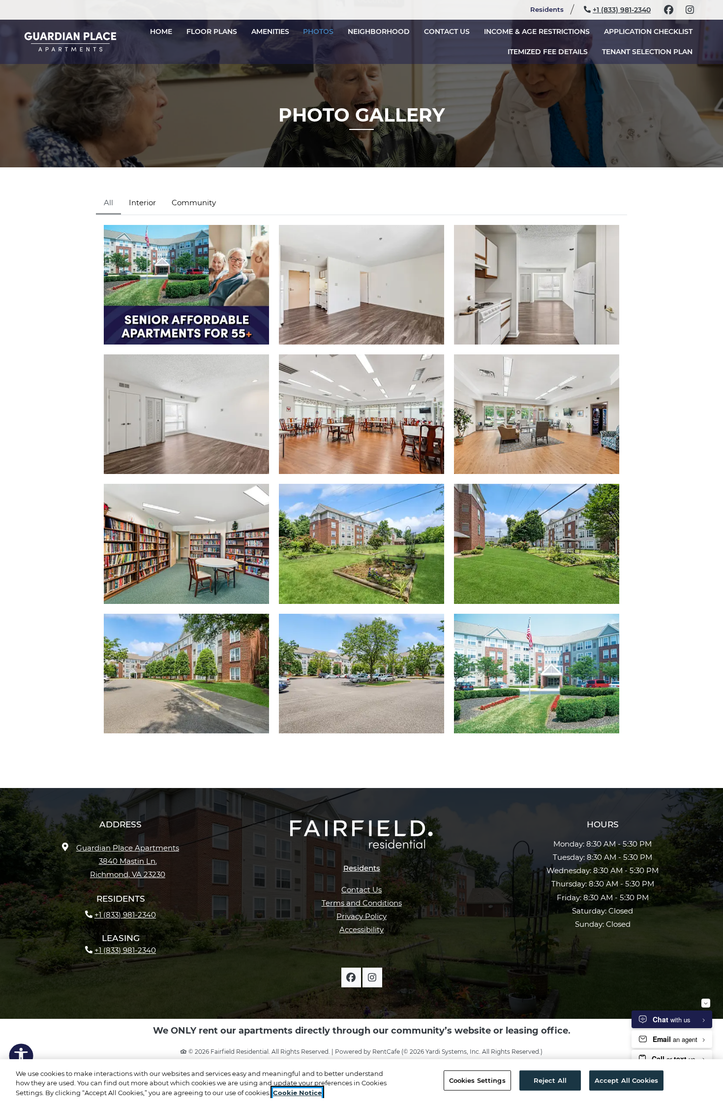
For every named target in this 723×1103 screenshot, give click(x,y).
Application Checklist (651, 31)
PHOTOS (318, 31)
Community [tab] (194, 202)
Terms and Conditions (362, 903)
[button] (186, 285)
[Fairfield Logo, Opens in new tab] (361, 838)
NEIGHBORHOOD (379, 31)
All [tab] (108, 202)
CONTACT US (447, 31)
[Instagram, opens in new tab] (689, 10)
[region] (361, 1081)
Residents (551, 9)
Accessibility (361, 929)
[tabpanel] (361, 479)
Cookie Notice (297, 1093)
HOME (161, 31)
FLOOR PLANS (211, 31)
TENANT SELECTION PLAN (650, 51)
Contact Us (361, 889)
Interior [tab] (142, 202)
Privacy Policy (361, 916)
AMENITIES (270, 31)
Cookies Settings (477, 1080)
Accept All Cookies (626, 1080)
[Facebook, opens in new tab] (668, 10)
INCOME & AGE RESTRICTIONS (537, 31)
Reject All (550, 1080)
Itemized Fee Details (551, 51)
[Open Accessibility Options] (21, 1057)
